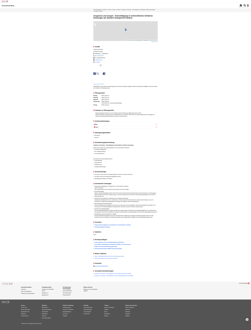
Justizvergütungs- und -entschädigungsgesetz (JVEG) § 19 (109, 242)
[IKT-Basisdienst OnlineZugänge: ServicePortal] (7, 284)
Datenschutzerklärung (26, 291)
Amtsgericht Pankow (98, 11)
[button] (125, 29)
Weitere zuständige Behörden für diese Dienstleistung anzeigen (109, 256)
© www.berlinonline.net (153, 40)
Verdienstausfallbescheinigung (102, 227)
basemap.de (132, 40)
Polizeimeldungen (88, 309)
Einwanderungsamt (46, 318)
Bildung (106, 315)
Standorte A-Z (45, 292)
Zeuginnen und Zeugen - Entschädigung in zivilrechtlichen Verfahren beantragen (138, 9)
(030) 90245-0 (100, 55)
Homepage (97, 62)
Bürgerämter (45, 313)
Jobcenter (44, 315)
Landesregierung (67, 307)
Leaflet (126, 40)
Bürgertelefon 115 (25, 311)
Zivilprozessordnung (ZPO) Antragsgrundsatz (105, 246)
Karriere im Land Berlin (68, 309)
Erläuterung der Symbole (98, 84)
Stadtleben (127, 313)
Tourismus (127, 309)
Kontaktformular (98, 59)
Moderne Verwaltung (109, 307)
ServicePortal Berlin (97, 9)
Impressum (23, 289)
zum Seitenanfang (243, 283)
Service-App (24, 307)
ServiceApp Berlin (67, 292)
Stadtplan (127, 315)
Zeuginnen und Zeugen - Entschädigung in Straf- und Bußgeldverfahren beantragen (113, 275)
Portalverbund (66, 295)
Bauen (105, 311)
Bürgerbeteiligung (67, 311)
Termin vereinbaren (25, 309)
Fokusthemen (87, 313)
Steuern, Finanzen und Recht (114, 9)
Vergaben (65, 315)
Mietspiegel (107, 313)
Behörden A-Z (45, 295)
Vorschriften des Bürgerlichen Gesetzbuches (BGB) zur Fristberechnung (112, 244)
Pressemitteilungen (88, 307)
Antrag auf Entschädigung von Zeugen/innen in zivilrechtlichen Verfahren (112, 224)
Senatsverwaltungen (46, 309)
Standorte (105, 9)
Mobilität (106, 309)
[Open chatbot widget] (247, 320)
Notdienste (23, 313)
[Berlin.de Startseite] (5, 1)
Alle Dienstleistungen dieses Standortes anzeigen (106, 258)
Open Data (65, 313)
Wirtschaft (127, 311)
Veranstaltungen (87, 311)
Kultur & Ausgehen (129, 307)
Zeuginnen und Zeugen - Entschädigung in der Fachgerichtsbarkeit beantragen (112, 273)
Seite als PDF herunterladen (101, 266)
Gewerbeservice (25, 315)
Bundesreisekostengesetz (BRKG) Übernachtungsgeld (108, 248)
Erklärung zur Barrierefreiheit (27, 293)
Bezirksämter (45, 311)
